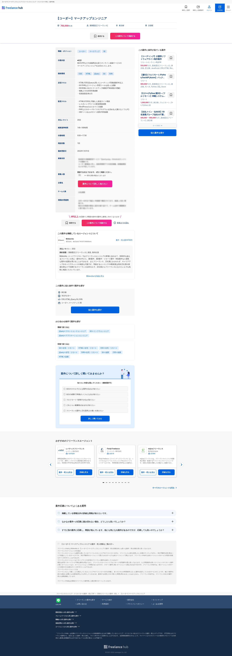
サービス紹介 (107, 600)
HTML (88, 74)
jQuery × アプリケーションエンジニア (73, 336)
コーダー (82, 51)
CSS (80, 74)
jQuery (96, 74)
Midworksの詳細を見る (95, 276)
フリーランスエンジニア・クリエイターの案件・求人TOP (75, 593)
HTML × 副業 (64, 357)
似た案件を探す (95, 310)
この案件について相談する (125, 36)
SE (104, 51)
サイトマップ (158, 600)
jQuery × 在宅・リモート (68, 352)
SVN (110, 74)
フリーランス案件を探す (86, 600)
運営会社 (130, 600)
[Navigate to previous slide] (50, 464)
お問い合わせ (82, 604)
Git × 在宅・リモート (67, 348)
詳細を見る (84, 472)
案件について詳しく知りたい (95, 184)
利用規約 (105, 604)
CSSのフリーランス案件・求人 (107, 593)
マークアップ (94, 51)
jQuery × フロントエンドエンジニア (72, 331)
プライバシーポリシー (135, 604)
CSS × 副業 (117, 352)
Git (104, 74)
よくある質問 (158, 604)
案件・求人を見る (65, 472)
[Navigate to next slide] (181, 464)
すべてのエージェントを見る (163, 488)
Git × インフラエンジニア (99, 331)
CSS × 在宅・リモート (108, 348)
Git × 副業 (105, 352)
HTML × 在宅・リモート (88, 348)
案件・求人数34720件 (124, 240)
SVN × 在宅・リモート (89, 352)
